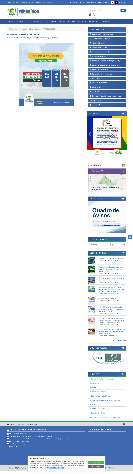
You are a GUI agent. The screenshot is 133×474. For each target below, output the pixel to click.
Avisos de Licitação (99, 56)
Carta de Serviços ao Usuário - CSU (104, 74)
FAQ (83, 2)
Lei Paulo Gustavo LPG (99, 47)
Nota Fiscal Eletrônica (99, 83)
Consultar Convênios (98, 413)
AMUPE (93, 387)
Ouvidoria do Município (100, 69)
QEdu (93, 404)
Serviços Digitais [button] (78, 21)
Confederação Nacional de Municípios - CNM (105, 400)
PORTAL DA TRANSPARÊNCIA (102, 34)
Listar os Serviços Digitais (101, 39)
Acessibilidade (105, 2)
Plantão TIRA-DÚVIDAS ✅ (107, 298)
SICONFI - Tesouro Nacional (100, 409)
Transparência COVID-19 (100, 52)
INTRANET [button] (93, 21)
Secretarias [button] (50, 21)
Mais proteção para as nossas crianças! (111, 258)
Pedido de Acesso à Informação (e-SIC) (106, 61)
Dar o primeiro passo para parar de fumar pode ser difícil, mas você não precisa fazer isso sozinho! (112, 331)
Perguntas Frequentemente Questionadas (106, 96)
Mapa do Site (92, 2)
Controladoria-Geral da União (100, 396)
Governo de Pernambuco (99, 392)
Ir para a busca (35, 2)
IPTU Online (95, 78)
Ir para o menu (25, 2)
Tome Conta (95, 383)
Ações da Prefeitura (26, 29)
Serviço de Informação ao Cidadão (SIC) (106, 65)
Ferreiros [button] (19, 21)
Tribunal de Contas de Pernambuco (102, 379)
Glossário (75, 2)
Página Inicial (13, 29)
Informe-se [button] (63, 21)
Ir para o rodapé (46, 2)
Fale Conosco (107, 21)
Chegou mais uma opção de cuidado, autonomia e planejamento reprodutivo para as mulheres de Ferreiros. (111, 289)
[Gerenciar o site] (124, 424)
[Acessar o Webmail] (122, 424)
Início (11, 21)
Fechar (97, 466)
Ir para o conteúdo (13, 2)
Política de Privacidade (56, 468)
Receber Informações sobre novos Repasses (105, 417)
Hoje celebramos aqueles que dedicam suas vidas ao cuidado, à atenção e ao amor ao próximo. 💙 (111, 309)
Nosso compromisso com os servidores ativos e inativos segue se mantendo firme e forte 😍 (111, 269)
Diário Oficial (96, 87)
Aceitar (97, 462)
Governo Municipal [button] (34, 21)
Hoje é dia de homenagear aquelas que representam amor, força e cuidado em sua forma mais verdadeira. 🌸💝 (111, 320)
